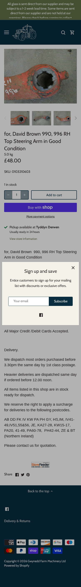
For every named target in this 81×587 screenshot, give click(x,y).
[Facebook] (41, 315)
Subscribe (61, 301)
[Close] (73, 267)
